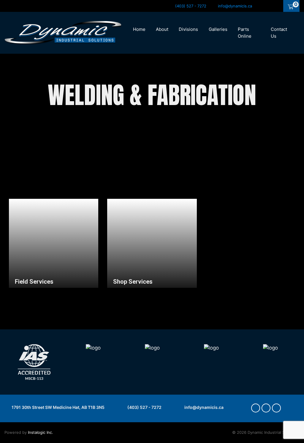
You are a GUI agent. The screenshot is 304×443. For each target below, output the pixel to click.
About (162, 29)
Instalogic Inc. (40, 432)
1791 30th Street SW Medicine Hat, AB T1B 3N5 (57, 407)
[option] (80, 362)
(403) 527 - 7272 (144, 407)
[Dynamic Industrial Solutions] (63, 32)
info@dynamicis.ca (203, 407)
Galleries (218, 29)
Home (139, 29)
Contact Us (279, 32)
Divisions (188, 29)
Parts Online (244, 32)
